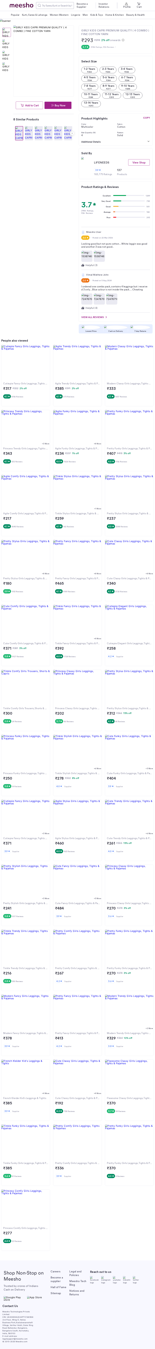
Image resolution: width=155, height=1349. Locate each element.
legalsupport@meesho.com (15, 1339)
